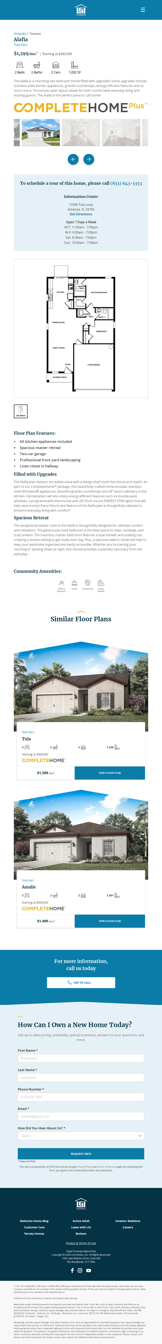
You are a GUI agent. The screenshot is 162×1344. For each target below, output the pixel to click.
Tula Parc (20, 45)
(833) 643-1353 (126, 183)
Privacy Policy (84, 1166)
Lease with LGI (81, 1227)
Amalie (29, 887)
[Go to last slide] (73, 159)
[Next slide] (88, 159)
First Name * (28, 1050)
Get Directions (81, 214)
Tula (26, 739)
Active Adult (81, 1221)
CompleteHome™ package (50, 486)
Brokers (81, 1233)
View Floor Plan (110, 773)
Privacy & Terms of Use (81, 1243)
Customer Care (34, 1227)
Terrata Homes (34, 1233)
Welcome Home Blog (34, 1221)
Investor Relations (127, 1221)
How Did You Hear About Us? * (41, 1128)
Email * (23, 1109)
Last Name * (27, 1070)
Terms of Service (106, 1166)
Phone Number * (31, 1089)
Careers (128, 1227)
